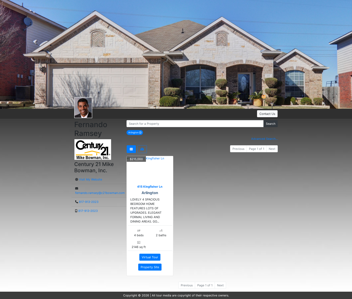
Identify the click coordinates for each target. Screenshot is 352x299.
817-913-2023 (88, 202)
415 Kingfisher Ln (149, 186)
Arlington (135, 132)
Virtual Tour (150, 257)
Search (270, 123)
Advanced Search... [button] (264, 139)
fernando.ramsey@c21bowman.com (100, 193)
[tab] (131, 149)
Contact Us (267, 114)
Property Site (150, 267)
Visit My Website (90, 179)
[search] (195, 123)
